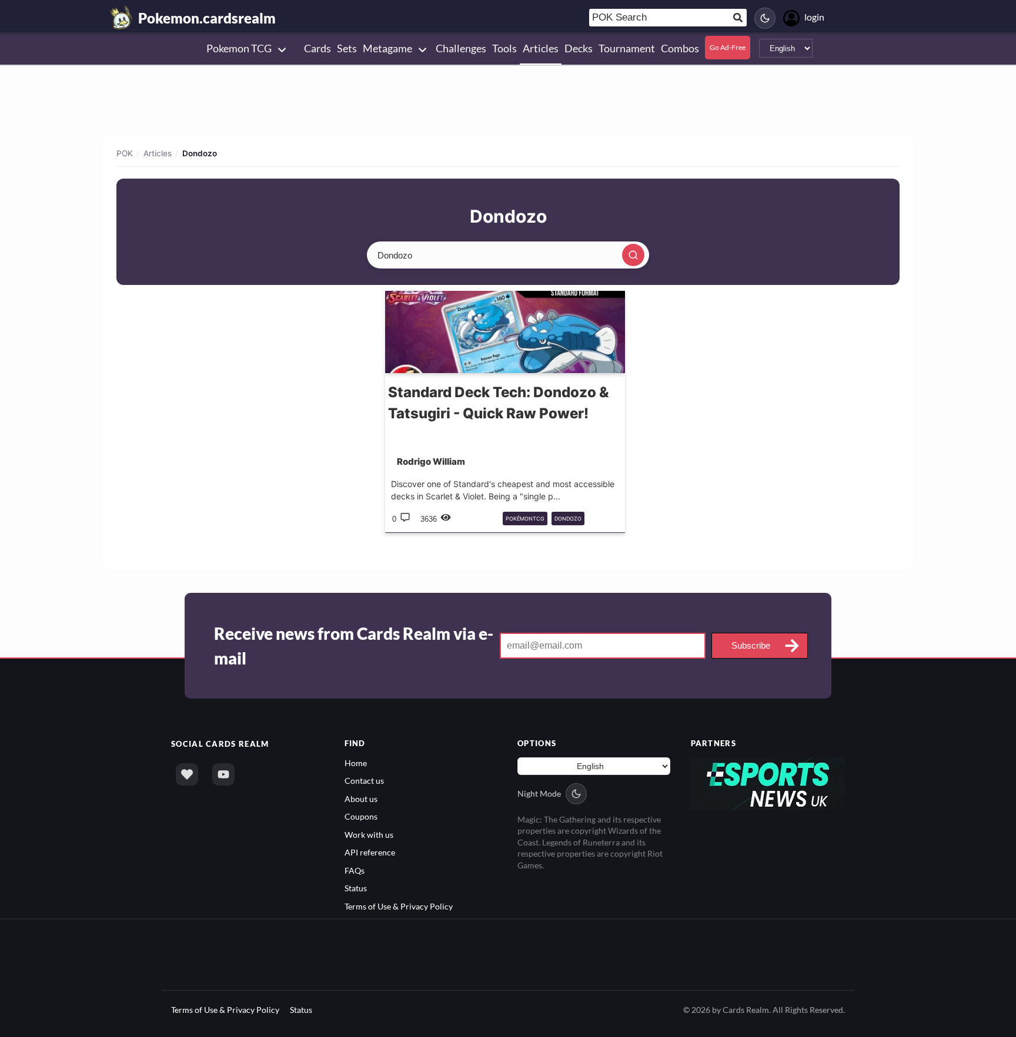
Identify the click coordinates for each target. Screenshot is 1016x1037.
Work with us (369, 835)
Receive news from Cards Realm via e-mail (353, 645)
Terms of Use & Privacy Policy (399, 906)
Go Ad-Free (728, 47)
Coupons (361, 816)
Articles (157, 153)
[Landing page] (121, 17)
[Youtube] (223, 774)
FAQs (355, 870)
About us (361, 799)
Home (356, 763)
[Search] (633, 255)
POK (124, 153)
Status (356, 888)
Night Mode (539, 793)
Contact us (364, 781)
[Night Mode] (765, 18)
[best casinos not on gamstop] (768, 783)
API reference (370, 852)
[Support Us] (187, 774)
